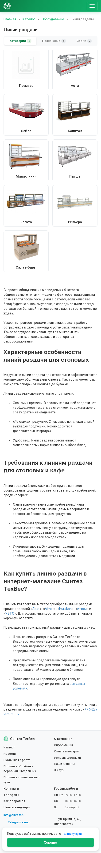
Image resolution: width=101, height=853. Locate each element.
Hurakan (65, 609)
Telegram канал (19, 822)
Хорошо (50, 842)
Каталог (9, 747)
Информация (63, 745)
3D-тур (59, 770)
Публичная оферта (17, 760)
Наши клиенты (64, 764)
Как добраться (14, 801)
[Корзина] (81, 6)
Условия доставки (67, 757)
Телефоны (11, 795)
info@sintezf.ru (14, 815)
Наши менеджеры (17, 807)
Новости (10, 753)
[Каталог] (48, 6)
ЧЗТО (9, 613)
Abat (35, 609)
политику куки (72, 833)
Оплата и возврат (66, 751)
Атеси (82, 609)
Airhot (49, 609)
